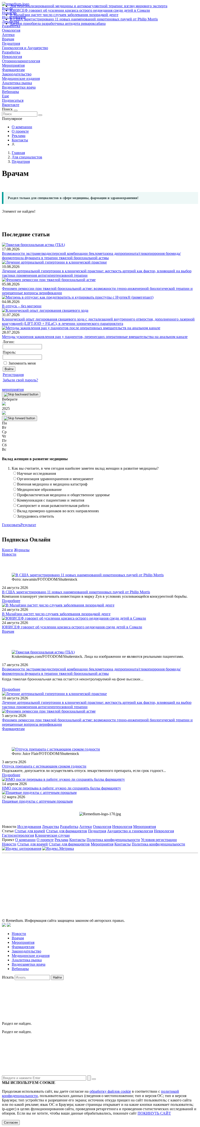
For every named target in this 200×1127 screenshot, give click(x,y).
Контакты (20, 140)
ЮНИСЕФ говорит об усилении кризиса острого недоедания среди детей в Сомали (80, 10)
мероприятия (13, 389)
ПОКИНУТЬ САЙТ (154, 1113)
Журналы (22, 550)
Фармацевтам (13, 70)
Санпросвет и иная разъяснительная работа (53, 506)
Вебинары (10, 92)
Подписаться (12, 100)
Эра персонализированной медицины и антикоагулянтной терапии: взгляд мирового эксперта (88, 6)
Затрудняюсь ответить (35, 516)
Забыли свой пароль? (20, 380)
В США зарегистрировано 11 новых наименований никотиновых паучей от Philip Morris (84, 19)
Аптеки (8, 35)
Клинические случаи (52, 835)
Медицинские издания (21, 78)
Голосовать (11, 525)
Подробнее (11, 601)
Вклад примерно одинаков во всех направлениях (58, 511)
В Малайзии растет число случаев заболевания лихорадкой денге (64, 15)
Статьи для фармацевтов (66, 831)
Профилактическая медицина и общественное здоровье (63, 495)
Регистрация (13, 375)
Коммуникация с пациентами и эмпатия (50, 500)
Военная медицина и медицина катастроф (52, 484)
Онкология (11, 30)
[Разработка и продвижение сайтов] (4, 925)
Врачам (8, 39)
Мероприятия (13, 65)
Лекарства (50, 827)
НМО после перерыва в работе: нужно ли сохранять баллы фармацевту (61, 788)
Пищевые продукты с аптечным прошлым (37, 801)
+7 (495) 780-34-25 (90, 877)
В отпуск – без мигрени (21, 306)
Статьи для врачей (30, 831)
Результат (28, 525)
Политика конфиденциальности (113, 840)
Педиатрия (11, 43)
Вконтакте (10, 105)
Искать (8, 977)
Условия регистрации (159, 840)
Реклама (18, 136)
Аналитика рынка (17, 83)
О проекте (20, 131)
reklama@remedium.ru (154, 877)
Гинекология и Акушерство (25, 48)
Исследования (29, 827)
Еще (5, 96)
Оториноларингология (21, 61)
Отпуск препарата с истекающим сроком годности (44, 766)
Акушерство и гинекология (130, 831)
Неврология (12, 57)
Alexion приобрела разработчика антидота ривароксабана (58, 23)
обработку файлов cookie (110, 1091)
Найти (57, 977)
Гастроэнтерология (18, 835)
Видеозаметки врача (19, 87)
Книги (7, 550)
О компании (22, 127)
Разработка (11, 52)
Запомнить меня (22, 363)
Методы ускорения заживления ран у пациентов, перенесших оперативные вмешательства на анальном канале (95, 337)
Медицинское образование (39, 489)
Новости (9, 554)
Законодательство (16, 74)
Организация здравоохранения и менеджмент (55, 479)
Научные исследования (36, 473)
